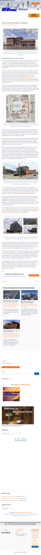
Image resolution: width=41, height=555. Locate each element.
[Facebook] (2, 532)
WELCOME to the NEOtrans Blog (20, 384)
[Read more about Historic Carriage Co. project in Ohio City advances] (11, 324)
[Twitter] (4, 532)
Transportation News (7, 337)
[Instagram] (6, 532)
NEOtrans (23, 9)
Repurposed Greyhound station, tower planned (27, 302)
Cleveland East (14, 303)
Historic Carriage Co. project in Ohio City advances (11, 331)
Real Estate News (32, 305)
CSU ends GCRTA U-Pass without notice (10, 498)
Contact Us (6, 529)
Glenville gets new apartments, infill (9, 496)
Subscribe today (33, 275)
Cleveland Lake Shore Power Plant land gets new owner (10, 301)
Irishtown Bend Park (23, 76)
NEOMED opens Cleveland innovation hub (11, 500)
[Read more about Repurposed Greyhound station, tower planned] (29, 295)
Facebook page (18, 193)
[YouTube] (7, 532)
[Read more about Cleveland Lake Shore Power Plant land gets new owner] (11, 294)
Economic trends (10, 305)
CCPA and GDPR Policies (19, 531)
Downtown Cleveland (25, 305)
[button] (35, 3)
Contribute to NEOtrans (35, 530)
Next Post (37, 281)
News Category (5, 378)
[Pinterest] (9, 532)
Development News (33, 304)
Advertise (6, 530)
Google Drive (31, 193)
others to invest (28, 78)
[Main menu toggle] (38, 9)
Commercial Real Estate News (8, 304)
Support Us (35, 546)
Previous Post (4, 281)
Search (3, 371)
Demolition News (9, 335)
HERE (21, 425)
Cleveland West (14, 333)
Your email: (4, 360)
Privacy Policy (20, 529)
